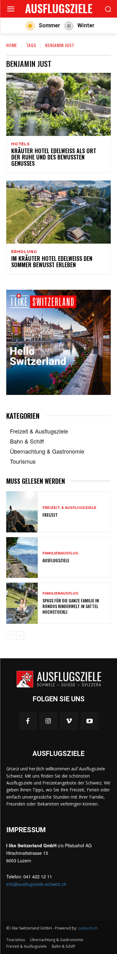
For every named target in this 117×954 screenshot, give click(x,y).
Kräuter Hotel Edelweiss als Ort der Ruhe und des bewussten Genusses (53, 157)
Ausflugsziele (55, 560)
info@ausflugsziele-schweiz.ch (36, 884)
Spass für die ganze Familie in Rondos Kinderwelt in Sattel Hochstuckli (70, 606)
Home (11, 45)
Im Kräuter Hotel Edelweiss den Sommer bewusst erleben (51, 261)
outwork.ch (88, 928)
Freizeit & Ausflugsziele (69, 507)
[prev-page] (10, 635)
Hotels (20, 144)
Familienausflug (60, 553)
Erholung (24, 252)
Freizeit (50, 514)
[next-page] (20, 635)
